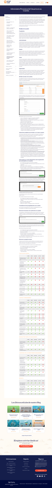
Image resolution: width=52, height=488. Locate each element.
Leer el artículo (13, 417)
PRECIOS (28, 2)
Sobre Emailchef (11, 461)
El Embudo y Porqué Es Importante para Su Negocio (26, 429)
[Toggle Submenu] (14, 17)
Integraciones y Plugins (26, 470)
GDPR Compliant (45, 483)
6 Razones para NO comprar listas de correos (38, 415)
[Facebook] (37, 476)
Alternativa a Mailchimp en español (11, 470)
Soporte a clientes (26, 461)
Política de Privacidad (38, 467)
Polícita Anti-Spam (22, 483)
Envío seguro (40, 483)
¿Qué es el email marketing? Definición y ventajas (13, 415)
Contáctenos (26, 463)
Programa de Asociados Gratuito (11, 473)
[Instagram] (44, 476)
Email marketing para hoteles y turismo (11, 465)
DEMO (42, 2)
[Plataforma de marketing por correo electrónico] (7, 2)
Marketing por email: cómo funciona (11, 468)
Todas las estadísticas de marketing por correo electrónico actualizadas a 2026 (26, 415)
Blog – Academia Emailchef (11, 463)
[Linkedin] (42, 476)
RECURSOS (32, 2)
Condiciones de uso (35, 483)
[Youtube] (40, 476)
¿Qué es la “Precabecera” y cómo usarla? (38, 429)
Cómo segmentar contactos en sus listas (13, 429)
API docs (26, 468)
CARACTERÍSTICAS (22, 2)
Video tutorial (26, 464)
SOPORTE (37, 2)
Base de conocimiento (26, 466)
